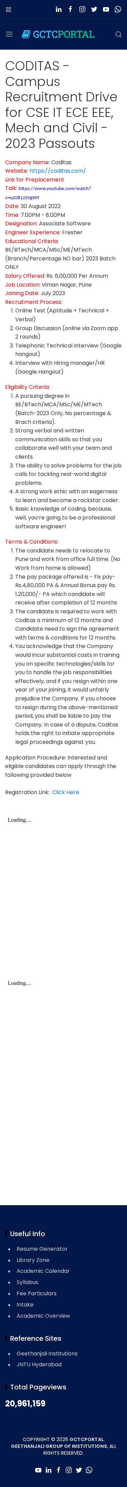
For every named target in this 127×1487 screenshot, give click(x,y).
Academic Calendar (43, 1271)
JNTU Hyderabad (39, 1364)
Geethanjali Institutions (47, 1353)
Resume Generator (42, 1249)
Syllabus (27, 1282)
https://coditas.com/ (57, 171)
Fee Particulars (37, 1293)
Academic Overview (43, 1316)
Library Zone (33, 1260)
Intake (25, 1305)
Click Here (64, 792)
